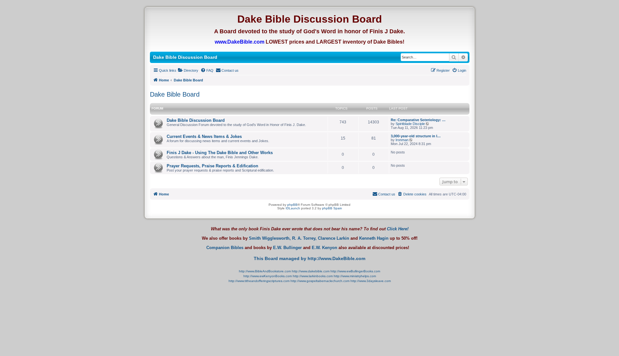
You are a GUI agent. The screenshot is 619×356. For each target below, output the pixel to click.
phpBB (292, 204)
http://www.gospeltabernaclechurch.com (319, 281)
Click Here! (397, 228)
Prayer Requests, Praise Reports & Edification (212, 165)
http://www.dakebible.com (310, 271)
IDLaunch (293, 208)
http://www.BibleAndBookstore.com (265, 271)
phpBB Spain (332, 208)
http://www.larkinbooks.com (313, 276)
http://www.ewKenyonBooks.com (267, 276)
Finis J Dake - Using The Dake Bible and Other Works (220, 152)
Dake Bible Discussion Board (196, 120)
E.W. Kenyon (324, 248)
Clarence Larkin (333, 238)
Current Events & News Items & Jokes (204, 136)
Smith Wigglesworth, (270, 238)
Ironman (402, 140)
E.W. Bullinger (287, 248)
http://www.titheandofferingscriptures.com (259, 281)
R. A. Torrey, (304, 238)
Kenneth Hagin (373, 238)
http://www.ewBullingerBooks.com (355, 271)
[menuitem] (188, 70)
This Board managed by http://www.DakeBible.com (309, 258)
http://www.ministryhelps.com (355, 276)
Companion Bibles (224, 248)
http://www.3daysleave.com (370, 281)
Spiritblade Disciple (410, 124)
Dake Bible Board (175, 94)
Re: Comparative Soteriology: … (418, 120)
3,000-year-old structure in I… (416, 136)
